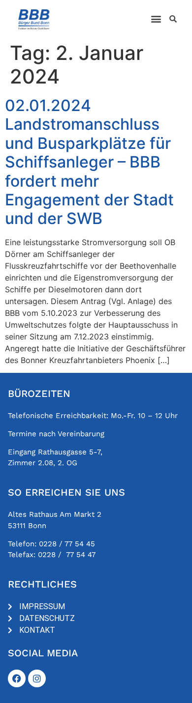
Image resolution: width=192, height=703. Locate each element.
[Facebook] (17, 678)
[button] (156, 19)
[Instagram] (37, 678)
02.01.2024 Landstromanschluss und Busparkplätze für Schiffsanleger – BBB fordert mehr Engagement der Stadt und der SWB (89, 162)
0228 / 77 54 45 (67, 543)
